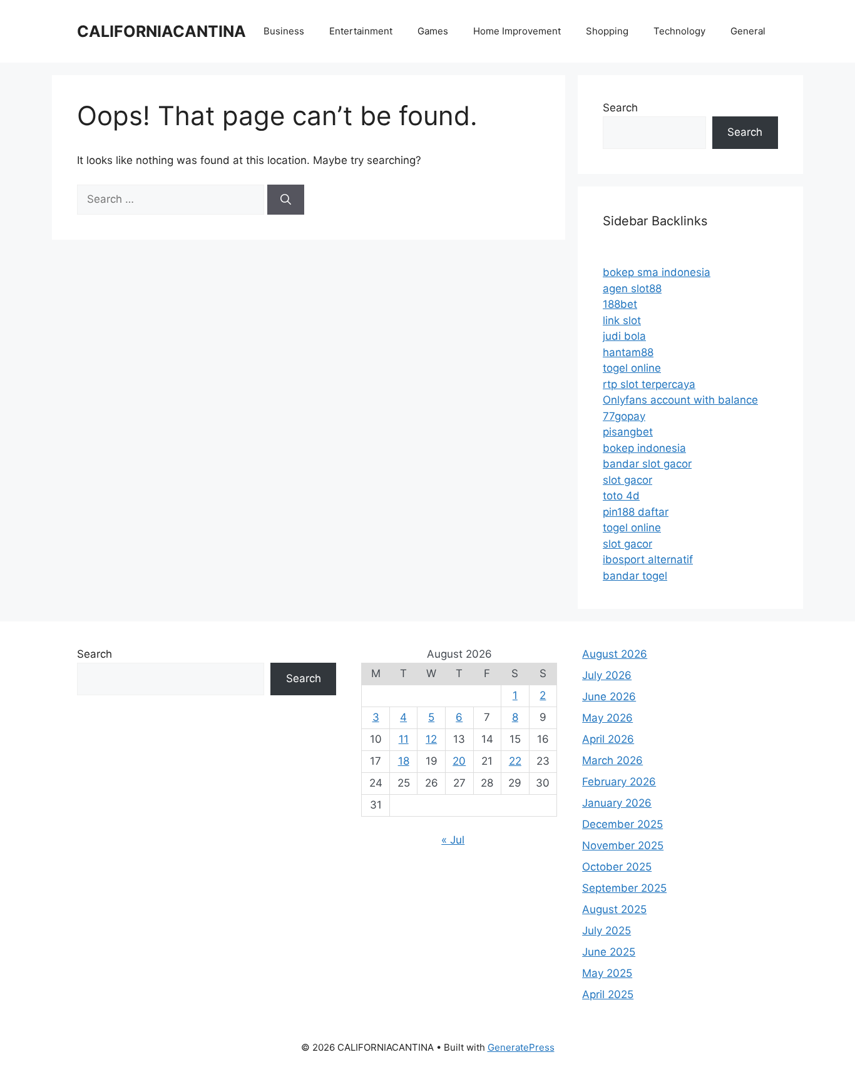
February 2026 (619, 781)
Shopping (607, 31)
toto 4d (621, 495)
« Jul (452, 840)
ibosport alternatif (648, 559)
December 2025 (622, 824)
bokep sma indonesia (656, 272)
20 (459, 761)
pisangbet (628, 432)
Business (284, 31)
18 (403, 761)
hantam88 (628, 352)
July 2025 (606, 930)
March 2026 (612, 760)
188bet (620, 304)
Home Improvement (517, 31)
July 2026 (607, 675)
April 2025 (607, 994)
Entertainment (360, 31)
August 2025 (614, 909)
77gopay (624, 416)
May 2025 (607, 973)
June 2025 (608, 952)
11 (404, 739)
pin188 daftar (635, 512)
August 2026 (614, 654)
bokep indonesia (644, 448)
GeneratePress (521, 1047)
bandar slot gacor (647, 463)
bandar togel (635, 575)
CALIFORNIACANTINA (161, 31)
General (747, 31)
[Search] (285, 200)
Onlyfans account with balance (680, 400)
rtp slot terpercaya (649, 384)
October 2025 (617, 866)
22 (515, 761)
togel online (632, 368)
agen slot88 (632, 288)
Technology (679, 31)
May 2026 (607, 718)
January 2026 (617, 803)
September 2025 (624, 888)
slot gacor (627, 480)
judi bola (624, 336)
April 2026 (608, 739)
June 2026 (609, 696)
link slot (622, 320)
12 (431, 739)
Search (620, 107)
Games (432, 31)
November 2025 (622, 845)
